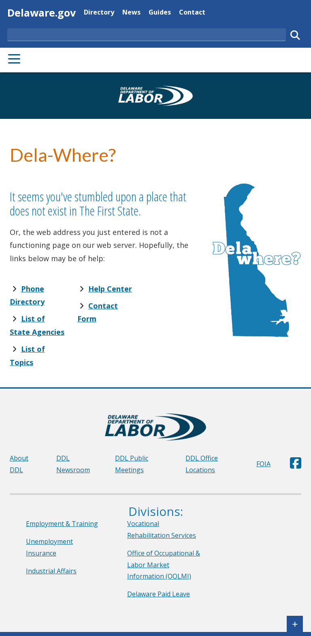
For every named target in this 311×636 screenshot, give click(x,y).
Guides (160, 12)
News (131, 12)
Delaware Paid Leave (158, 594)
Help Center (110, 289)
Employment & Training (62, 523)
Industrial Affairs (51, 570)
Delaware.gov (41, 12)
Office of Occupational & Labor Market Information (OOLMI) (163, 565)
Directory (99, 12)
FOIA (263, 463)
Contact (192, 12)
